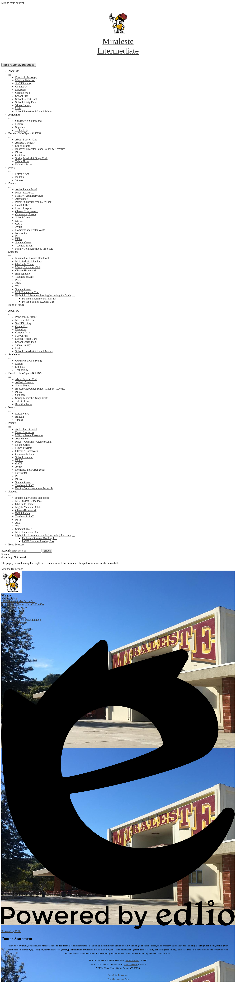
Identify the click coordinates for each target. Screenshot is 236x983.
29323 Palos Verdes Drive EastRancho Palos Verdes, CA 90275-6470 (22, 603)
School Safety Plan (25, 102)
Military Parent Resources (29, 195)
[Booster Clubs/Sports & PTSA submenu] (9, 137)
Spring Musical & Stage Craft (31, 158)
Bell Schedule (22, 273)
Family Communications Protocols (34, 248)
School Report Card (26, 99)
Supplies (20, 127)
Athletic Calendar (24, 142)
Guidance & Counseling (28, 120)
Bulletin (19, 176)
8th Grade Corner (24, 264)
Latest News (22, 173)
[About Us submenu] (9, 75)
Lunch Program (23, 208)
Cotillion (20, 155)
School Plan (21, 95)
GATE (18, 223)
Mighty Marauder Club (27, 267)
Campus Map (22, 92)
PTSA (18, 152)
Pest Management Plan (118, 979)
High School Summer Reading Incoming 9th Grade (43, 295)
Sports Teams (22, 145)
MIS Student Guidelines (28, 261)
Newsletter (21, 233)
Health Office (22, 205)
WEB (18, 286)
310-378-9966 (132, 960)
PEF (17, 236)
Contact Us (21, 86)
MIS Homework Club (27, 292)
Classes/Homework (25, 270)
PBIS (18, 279)
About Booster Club (26, 139)
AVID (18, 226)
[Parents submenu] (9, 187)
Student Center (23, 242)
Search (5, 550)
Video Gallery (23, 105)
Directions (20, 89)
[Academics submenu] (9, 118)
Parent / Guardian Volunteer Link (33, 201)
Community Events (25, 214)
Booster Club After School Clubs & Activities (40, 148)
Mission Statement (25, 80)
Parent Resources (24, 192)
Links (18, 108)
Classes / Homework (26, 211)
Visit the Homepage (12, 568)
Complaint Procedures (118, 975)
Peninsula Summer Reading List (39, 298)
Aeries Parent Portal (26, 189)
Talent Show (22, 161)
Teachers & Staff (24, 245)
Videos (19, 180)
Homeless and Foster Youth (30, 229)
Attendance (21, 198)
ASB (18, 282)
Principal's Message (26, 77)
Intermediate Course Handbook (32, 258)
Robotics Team (23, 164)
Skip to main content (12, 2)
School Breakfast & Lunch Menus (34, 111)
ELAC (19, 220)
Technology (21, 130)
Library (19, 123)
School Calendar (24, 217)
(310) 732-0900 (18, 607)
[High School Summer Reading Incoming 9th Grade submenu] (73, 296)
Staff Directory (23, 83)
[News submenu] (9, 171)
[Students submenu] (9, 255)
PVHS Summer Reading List (38, 301)
